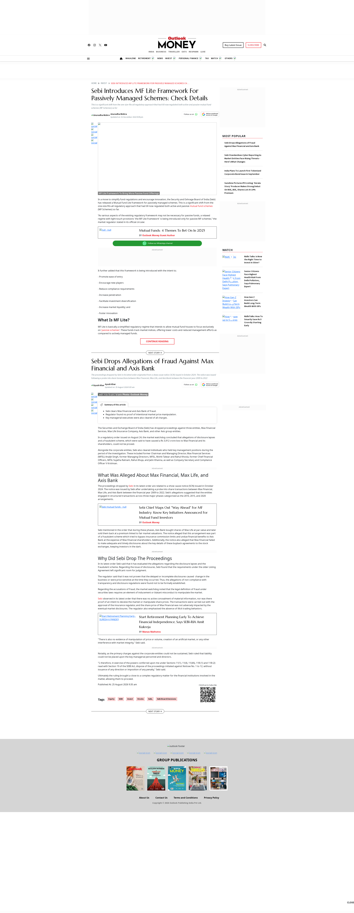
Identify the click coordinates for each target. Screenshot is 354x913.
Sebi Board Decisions (166, 699)
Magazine (131, 58)
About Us (144, 797)
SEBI (121, 699)
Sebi (131, 485)
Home (94, 83)
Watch (214, 58)
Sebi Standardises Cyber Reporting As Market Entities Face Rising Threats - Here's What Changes (242, 158)
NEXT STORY (154, 352)
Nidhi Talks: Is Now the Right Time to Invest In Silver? (253, 259)
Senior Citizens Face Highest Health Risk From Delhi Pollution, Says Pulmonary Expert (252, 279)
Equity (111, 699)
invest (130, 699)
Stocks (140, 699)
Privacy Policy (211, 797)
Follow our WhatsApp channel (160, 243)
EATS (184, 51)
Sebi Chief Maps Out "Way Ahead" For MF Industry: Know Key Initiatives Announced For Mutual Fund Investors (173, 513)
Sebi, (150, 699)
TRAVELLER (174, 51)
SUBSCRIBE (253, 45)
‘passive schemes (110, 330)
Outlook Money (150, 522)
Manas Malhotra (151, 631)
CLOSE (350, 902)
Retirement (144, 58)
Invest (168, 58)
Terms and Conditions (186, 797)
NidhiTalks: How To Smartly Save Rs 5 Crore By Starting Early (253, 318)
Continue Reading (157, 341)
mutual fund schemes (201, 206)
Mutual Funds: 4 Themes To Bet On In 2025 (172, 230)
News (160, 58)
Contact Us (161, 797)
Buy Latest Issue (233, 45)
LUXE (203, 51)
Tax (207, 58)
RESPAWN (193, 51)
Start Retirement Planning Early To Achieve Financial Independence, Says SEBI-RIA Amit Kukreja (171, 622)
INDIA (151, 51)
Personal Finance (188, 58)
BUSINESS (161, 51)
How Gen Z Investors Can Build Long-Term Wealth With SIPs (252, 300)
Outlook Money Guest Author (158, 235)
